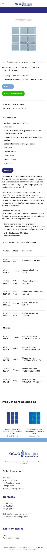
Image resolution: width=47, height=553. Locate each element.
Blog (5, 535)
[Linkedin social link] (22, 108)
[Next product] (44, 62)
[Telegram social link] (25, 108)
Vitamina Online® (30, 549)
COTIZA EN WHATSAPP (13, 93)
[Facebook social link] (13, 108)
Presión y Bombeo (10, 480)
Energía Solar (8, 486)
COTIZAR (8, 87)
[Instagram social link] (25, 523)
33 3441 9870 (9, 506)
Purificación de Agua (11, 483)
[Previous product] (39, 62)
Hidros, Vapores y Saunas (13, 488)
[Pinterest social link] (19, 108)
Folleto (7, 170)
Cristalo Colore (28, 62)
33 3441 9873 (8, 509)
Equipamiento (14, 62)
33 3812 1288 (8, 503)
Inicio (4, 62)
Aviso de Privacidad (11, 538)
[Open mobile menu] (3, 3)
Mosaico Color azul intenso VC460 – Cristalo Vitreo (34, 431)
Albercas (6, 478)
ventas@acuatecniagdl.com (15, 516)
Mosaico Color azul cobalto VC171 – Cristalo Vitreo (12, 431)
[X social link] (16, 108)
